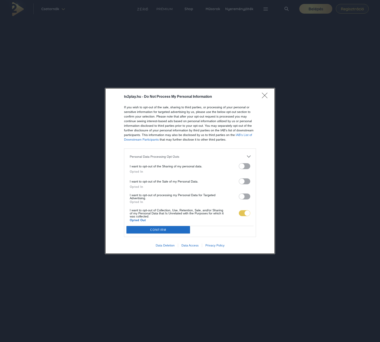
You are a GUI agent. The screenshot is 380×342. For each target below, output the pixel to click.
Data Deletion (165, 245)
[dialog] (190, 171)
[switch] (244, 166)
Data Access (190, 245)
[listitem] (190, 156)
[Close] (266, 97)
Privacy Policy (215, 245)
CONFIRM (158, 230)
